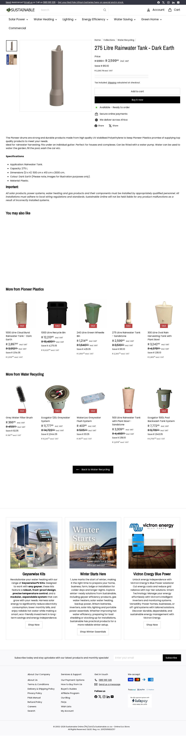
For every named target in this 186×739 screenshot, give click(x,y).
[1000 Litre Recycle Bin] (57, 326)
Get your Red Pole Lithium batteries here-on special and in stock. (91, 2)
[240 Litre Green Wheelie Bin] (93, 327)
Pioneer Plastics (32, 289)
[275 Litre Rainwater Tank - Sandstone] (128, 327)
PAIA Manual (34, 697)
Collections (109, 40)
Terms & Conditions (38, 684)
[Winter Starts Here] (93, 545)
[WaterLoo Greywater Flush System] (93, 412)
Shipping (112, 82)
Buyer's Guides (69, 688)
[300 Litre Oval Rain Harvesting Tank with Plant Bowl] (164, 329)
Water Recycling (126, 40)
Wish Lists (66, 706)
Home (98, 40)
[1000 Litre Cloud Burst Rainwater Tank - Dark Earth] (22, 329)
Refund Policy (35, 701)
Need (8, 2)
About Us (32, 679)
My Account (67, 710)
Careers (32, 706)
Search (31, 710)
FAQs (63, 701)
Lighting (68, 19)
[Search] (104, 9)
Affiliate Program (70, 693)
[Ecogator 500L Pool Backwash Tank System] (164, 412)
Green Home (150, 19)
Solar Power (17, 19)
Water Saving (123, 19)
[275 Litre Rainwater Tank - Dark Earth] (19, 249)
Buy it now (137, 99)
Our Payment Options (72, 679)
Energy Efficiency (94, 19)
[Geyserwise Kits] (34, 545)
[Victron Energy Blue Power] (152, 545)
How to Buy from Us (71, 684)
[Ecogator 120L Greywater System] (57, 412)
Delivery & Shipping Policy (41, 688)
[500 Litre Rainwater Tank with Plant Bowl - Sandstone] (128, 414)
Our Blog (65, 697)
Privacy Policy (35, 693)
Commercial (17, 28)
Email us (28, 2)
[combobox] (73, 9)
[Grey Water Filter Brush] (22, 411)
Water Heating (44, 19)
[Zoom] (55, 75)
